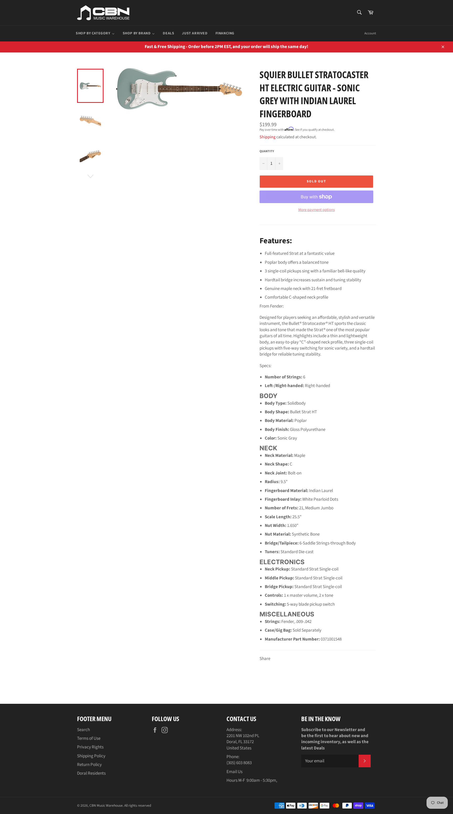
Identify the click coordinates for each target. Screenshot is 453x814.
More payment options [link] (316, 210)
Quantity (267, 151)
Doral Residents (91, 773)
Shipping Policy (91, 756)
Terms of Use (88, 738)
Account (370, 33)
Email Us (234, 772)
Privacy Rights (90, 747)
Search (83, 730)
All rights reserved (137, 805)
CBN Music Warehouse (106, 805)
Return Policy (89, 765)
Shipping (268, 137)
